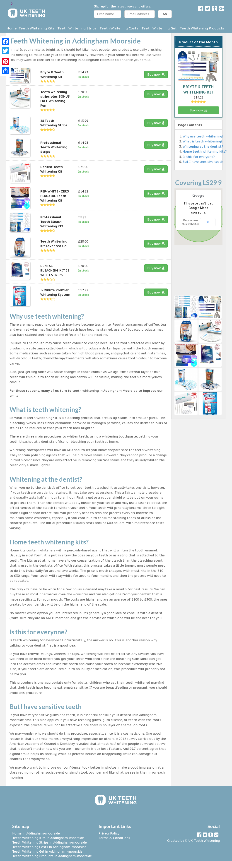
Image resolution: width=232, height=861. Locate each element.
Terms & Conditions (114, 838)
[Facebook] (5, 41)
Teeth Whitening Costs (118, 28)
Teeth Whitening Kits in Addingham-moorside (48, 838)
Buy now (154, 74)
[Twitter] (5, 50)
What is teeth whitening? (202, 141)
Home (12, 28)
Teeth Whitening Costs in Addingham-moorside (49, 847)
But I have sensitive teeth (203, 162)
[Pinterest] (5, 61)
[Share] (5, 70)
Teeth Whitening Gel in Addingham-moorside (47, 851)
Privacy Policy (109, 833)
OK (207, 222)
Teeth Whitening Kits (36, 28)
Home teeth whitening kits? (205, 151)
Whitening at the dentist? (203, 146)
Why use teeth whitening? (203, 136)
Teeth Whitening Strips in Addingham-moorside (49, 842)
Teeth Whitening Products (202, 28)
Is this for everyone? (199, 157)
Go (165, 14)
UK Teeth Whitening (204, 841)
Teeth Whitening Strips (76, 28)
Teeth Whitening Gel (158, 28)
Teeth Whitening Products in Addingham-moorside (52, 856)
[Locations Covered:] (11, 3)
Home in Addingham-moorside (36, 833)
